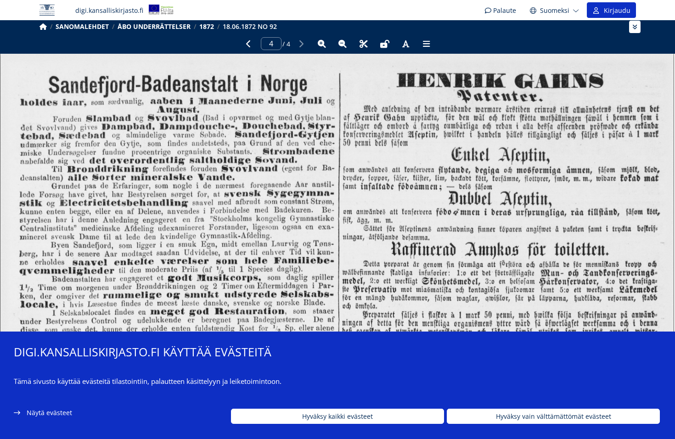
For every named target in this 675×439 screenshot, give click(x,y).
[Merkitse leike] (363, 43)
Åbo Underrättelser (154, 26)
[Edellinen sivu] (248, 43)
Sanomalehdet (82, 26)
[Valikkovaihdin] (635, 27)
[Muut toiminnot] (426, 43)
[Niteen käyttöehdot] (385, 43)
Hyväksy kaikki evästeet (337, 416)
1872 (206, 26)
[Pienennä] (342, 43)
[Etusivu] (43, 26)
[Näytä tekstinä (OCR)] (405, 43)
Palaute (503, 10)
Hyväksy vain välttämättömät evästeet (553, 416)
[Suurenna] (322, 43)
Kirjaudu (615, 10)
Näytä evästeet (49, 412)
